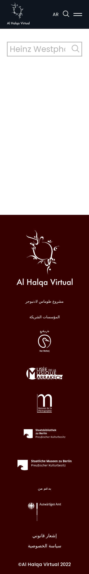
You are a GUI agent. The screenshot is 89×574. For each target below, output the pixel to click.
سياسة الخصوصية (44, 546)
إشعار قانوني (44, 535)
